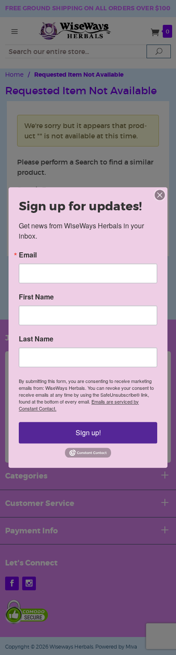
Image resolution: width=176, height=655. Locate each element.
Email (28, 254)
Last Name (36, 338)
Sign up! (88, 432)
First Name (36, 296)
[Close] (160, 195)
